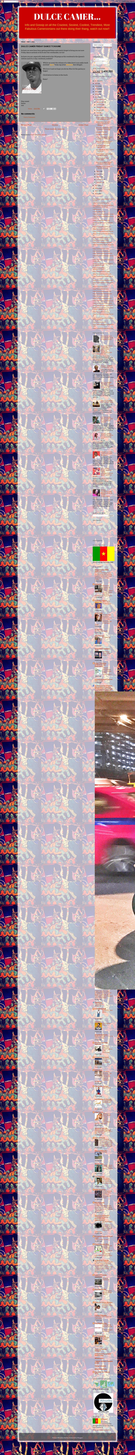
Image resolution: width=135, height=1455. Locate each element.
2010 (96, 188)
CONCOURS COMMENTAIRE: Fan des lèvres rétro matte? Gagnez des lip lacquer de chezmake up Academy (104, 1207)
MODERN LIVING (105, 1338)
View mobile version (54, 129)
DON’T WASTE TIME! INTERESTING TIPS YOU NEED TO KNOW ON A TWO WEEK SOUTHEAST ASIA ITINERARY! (104, 994)
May (98, 171)
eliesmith (98, 584)
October (99, 104)
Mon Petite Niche (101, 1369)
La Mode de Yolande (102, 1260)
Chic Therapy (99, 636)
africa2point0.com (101, 1034)
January (99, 182)
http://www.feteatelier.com (102, 226)
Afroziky (98, 1022)
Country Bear (106, 1088)
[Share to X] (51, 109)
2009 (97, 191)
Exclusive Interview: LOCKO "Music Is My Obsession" (107, 1049)
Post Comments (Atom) (38, 134)
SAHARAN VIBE (100, 1289)
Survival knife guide (101, 631)
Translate (108, 47)
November (100, 102)
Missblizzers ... (100, 1358)
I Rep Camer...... (100, 1112)
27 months (98, 629)
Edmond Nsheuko (101, 1151)
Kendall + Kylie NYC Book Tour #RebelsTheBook (107, 1168)
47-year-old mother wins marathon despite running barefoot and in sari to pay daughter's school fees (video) (103, 576)
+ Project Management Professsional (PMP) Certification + (107, 671)
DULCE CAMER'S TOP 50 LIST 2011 (107, 366)
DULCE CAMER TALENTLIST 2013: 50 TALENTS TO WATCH (107, 385)
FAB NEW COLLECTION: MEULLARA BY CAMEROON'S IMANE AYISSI (107, 1143)
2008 (97, 193)
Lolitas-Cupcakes (101, 1315)
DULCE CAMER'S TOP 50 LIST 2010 (107, 401)
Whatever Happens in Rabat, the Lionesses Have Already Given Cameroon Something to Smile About (104, 590)
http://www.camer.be (100, 286)
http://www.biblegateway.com (103, 328)
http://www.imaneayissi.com (103, 280)
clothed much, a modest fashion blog (103, 1354)
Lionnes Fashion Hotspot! (101, 1349)
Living (104, 1152)
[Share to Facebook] (53, 109)
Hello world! (99, 681)
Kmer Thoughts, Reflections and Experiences (100, 664)
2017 (96, 83)
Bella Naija (98, 1070)
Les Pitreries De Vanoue (103, 1099)
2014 (96, 91)
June (98, 115)
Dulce (105, 1419)
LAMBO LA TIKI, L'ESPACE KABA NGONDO (107, 453)
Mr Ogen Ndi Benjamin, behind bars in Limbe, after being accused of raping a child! (103, 619)
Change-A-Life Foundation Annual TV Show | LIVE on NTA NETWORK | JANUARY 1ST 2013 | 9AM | (103, 1250)
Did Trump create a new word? (106, 653)
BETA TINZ (98, 613)
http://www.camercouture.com (103, 214)
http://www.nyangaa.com (101, 251)
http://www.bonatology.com (102, 293)
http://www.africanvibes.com (103, 305)
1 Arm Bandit (99, 1004)
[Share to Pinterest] (55, 109)
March (98, 177)
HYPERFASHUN (100, 1009)
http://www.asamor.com (101, 296)
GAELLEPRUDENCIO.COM (107, 1101)
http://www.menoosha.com (102, 298)
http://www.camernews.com (102, 253)
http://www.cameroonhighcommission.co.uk (103, 264)
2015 (96, 89)
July (98, 113)
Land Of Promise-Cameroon (101, 1275)
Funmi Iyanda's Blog (102, 1244)
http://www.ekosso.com (101, 289)
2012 (96, 97)
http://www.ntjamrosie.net (102, 291)
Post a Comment (29, 117)
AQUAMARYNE (100, 1336)
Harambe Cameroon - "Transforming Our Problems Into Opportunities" (102, 1218)
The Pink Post (99, 1176)
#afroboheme (99, 1202)
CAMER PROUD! (101, 132)
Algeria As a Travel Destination (106, 1060)
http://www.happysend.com (102, 242)
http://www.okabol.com (101, 203)
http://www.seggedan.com (101, 237)
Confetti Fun (106, 637)
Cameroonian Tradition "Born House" (107, 1305)
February (99, 179)
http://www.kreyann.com (101, 220)
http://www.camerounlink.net (103, 231)
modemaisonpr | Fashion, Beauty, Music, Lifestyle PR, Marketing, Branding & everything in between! (104, 688)
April (98, 174)
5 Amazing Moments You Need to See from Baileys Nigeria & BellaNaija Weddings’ (103, 1076)
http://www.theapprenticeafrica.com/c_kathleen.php (103, 308)
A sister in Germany (102, 1057)
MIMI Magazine (100, 1189)
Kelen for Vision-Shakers (103, 1302)
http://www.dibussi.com (101, 312)
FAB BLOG (98, 1002)
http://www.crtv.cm (99, 322)
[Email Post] (44, 108)
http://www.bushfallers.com (102, 303)
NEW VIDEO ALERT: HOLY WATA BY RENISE (103, 123)
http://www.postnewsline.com (103, 300)
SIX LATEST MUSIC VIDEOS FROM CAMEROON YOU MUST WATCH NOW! (103, 472)
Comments (99, 63)
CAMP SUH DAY (101, 134)
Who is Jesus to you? (101, 1239)
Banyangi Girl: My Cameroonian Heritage (103, 1129)
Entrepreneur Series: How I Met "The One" (103, 1132)
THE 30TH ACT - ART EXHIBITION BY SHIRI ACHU (107, 337)
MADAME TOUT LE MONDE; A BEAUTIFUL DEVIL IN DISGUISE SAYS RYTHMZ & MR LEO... (102, 350)
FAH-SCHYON (100, 1138)
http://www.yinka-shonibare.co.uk (99, 268)
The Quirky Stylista (101, 1086)
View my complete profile (102, 1430)
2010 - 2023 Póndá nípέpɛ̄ (106, 602)
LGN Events (97, 209)
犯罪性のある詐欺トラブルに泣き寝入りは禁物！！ (104, 1037)
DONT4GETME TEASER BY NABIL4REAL (104, 118)
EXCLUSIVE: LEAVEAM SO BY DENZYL (104, 154)
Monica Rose (99, 1164)
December (100, 99)
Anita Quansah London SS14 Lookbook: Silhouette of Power (107, 1194)
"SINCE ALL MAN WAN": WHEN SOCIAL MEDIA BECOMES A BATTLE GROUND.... (103, 1118)
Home (55, 125)
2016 (96, 86)
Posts (97, 59)
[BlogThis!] (49, 109)
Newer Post (26, 125)
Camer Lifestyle (100, 1366)
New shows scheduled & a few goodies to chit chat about (107, 1180)
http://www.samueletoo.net (102, 229)
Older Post (83, 125)
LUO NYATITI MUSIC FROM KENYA (107, 1292)
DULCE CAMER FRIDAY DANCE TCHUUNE (104, 128)
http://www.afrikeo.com (101, 248)
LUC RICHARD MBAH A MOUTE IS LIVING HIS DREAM (107, 419)
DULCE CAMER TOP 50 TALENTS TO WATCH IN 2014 (107, 436)
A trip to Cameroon (105, 1278)
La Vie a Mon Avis (99, 211)
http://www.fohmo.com (101, 240)
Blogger (80, 1438)
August (99, 110)
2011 (96, 185)
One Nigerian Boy (101, 1323)
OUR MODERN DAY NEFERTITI (102, 146)
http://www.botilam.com (101, 271)
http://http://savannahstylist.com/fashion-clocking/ (103, 206)
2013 (96, 94)
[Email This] (48, 109)
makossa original (101, 600)
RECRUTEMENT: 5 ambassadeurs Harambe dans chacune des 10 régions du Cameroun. (103, 1226)
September (100, 107)
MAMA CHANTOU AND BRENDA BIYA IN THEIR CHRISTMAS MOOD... (102, 494)
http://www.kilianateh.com (102, 274)
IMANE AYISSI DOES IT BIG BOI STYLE (104, 167)
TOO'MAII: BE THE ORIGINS (102, 159)
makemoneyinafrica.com (103, 679)
